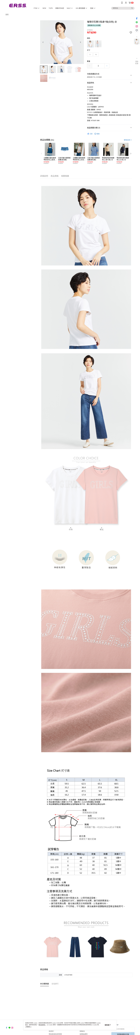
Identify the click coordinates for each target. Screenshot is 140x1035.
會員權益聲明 (84, 1034)
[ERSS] (17, 5)
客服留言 (82, 1031)
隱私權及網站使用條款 (55, 1034)
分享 (91, 134)
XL (96, 54)
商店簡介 (51, 1031)
